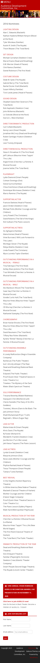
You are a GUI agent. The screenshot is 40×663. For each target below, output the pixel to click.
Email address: (8, 632)
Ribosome (32, 648)
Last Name (7, 626)
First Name (7, 619)
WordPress (34, 657)
